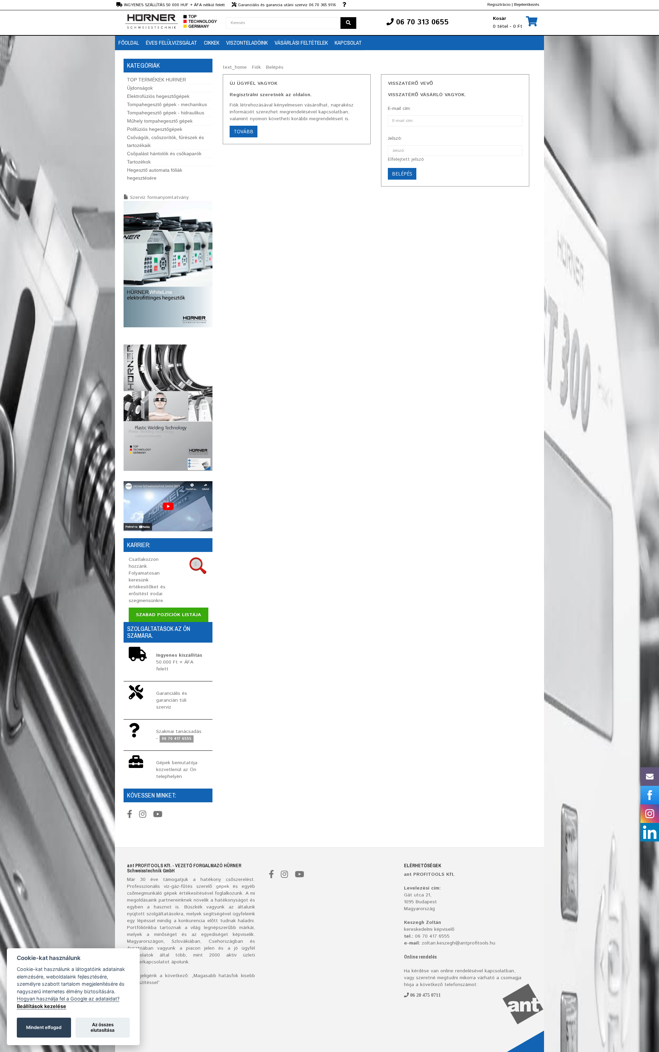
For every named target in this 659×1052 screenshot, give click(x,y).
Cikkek (211, 42)
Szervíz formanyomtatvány (159, 197)
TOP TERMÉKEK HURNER (156, 79)
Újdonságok (140, 88)
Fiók (256, 67)
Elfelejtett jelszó (406, 159)
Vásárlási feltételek (301, 42)
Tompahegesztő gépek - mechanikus (167, 104)
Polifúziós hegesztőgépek (154, 129)
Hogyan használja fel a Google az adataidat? (68, 999)
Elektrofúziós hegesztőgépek (158, 96)
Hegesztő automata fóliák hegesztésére (154, 174)
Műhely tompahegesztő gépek (160, 121)
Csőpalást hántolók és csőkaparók (164, 153)
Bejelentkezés (526, 5)
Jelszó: (395, 138)
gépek (222, 886)
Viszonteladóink (247, 42)
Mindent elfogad (43, 1027)
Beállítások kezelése (41, 1006)
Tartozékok (139, 162)
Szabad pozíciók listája (168, 614)
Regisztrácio (498, 5)
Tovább (243, 131)
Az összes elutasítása (103, 1027)
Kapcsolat (348, 42)
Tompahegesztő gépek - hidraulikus (165, 112)
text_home (235, 67)
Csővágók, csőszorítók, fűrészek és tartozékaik (165, 141)
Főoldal (128, 42)
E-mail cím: (399, 108)
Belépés (275, 67)
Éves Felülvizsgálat (171, 42)
